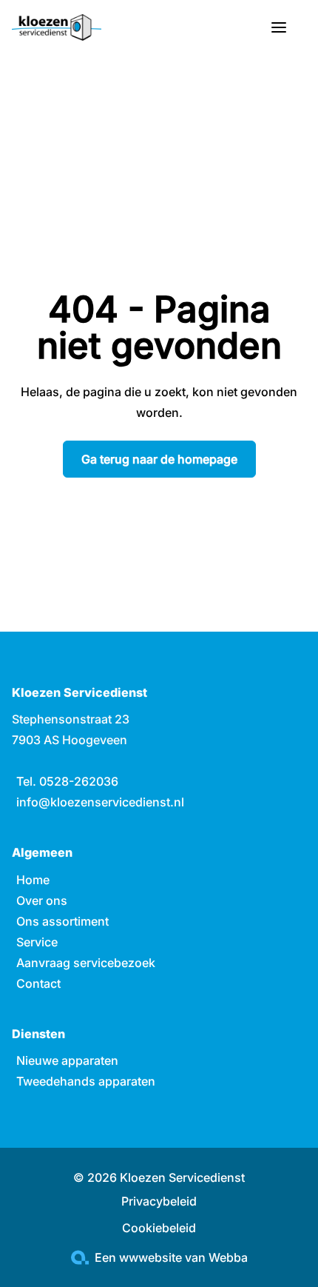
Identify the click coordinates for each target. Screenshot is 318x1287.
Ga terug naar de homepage (159, 459)
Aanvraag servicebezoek (85, 962)
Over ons (41, 900)
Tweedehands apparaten (85, 1081)
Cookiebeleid (159, 1227)
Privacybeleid (159, 1201)
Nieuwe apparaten (67, 1060)
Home (33, 879)
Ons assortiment (62, 921)
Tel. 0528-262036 (67, 781)
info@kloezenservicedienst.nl (100, 802)
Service (37, 942)
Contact (38, 983)
